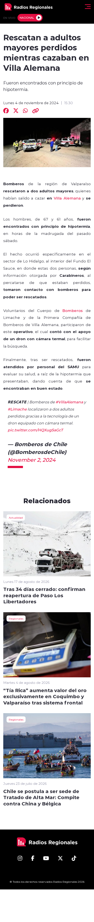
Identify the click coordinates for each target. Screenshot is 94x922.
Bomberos (72, 310)
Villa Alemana (67, 198)
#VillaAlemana (69, 401)
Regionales (16, 618)
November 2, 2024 (32, 459)
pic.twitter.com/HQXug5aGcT (35, 429)
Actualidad (16, 517)
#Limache (17, 409)
